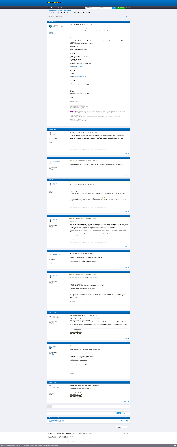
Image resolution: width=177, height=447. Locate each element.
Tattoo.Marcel (56, 161)
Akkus (87, 112)
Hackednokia (55, 254)
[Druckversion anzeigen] (124, 413)
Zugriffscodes (91, 111)
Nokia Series (113, 111)
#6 (128, 267)
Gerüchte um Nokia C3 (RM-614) (79, 76)
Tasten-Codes (86, 111)
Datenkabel (95, 112)
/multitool (82, 441)
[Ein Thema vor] (97, 413)
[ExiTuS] (50, 421)
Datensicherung (114, 112)
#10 (128, 401)
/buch (86, 441)
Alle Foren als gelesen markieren (85, 433)
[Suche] (55, 7)
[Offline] (57, 25)
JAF (107, 112)
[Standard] (126, 7)
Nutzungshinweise (63, 438)
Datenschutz (57, 438)
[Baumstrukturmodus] (126, 17)
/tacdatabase (62, 441)
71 (52, 260)
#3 (128, 175)
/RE (73, 441)
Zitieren (125, 153)
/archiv (90, 441)
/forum (57, 441)
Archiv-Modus (61, 433)
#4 (128, 211)
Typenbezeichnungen (106, 111)
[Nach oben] (128, 413)
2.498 (53, 323)
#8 (128, 338)
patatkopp (55, 133)
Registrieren (122, 7)
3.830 (53, 33)
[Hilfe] (61, 7)
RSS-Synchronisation (71, 433)
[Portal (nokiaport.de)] (48, 7)
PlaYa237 (126, 421)
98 (52, 322)
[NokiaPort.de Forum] (51, 7)
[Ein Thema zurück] (94, 413)
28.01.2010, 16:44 (124, 420)
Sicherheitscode (97, 111)
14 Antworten (55, 421)
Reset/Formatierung (79, 111)
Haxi (54, 346)
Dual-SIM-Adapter (79, 112)
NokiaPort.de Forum (52, 10)
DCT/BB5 (117, 111)
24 (52, 353)
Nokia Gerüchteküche (67, 10)
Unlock (101, 111)
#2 (128, 153)
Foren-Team (52, 433)
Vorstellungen (99, 112)
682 (52, 32)
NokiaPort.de (52, 441)
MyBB (57, 437)
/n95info (76, 441)
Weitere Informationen (54, 445)
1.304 (53, 354)
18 (52, 190)
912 (52, 141)
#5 (128, 246)
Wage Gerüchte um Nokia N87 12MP (56, 420)
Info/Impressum (51, 438)
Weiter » (58, 406)
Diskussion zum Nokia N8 (78, 66)
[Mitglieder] (58, 7)
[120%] (129, 7)
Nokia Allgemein (59, 10)
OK (175, 445)
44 (52, 169)
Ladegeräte (90, 112)
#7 (128, 308)
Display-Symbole (72, 112)
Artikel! (76, 235)
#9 (128, 377)
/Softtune (68, 441)
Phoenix (109, 112)
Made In (83, 112)
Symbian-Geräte (122, 111)
